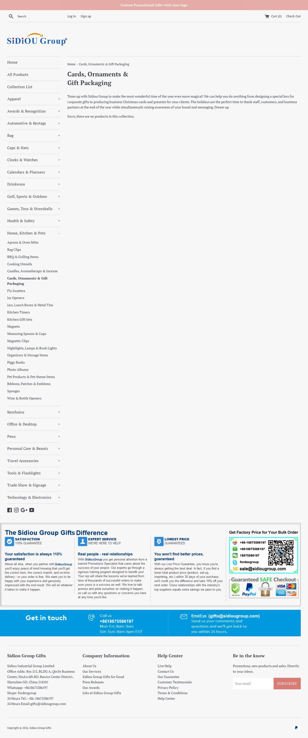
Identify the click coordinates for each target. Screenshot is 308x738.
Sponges (13, 391)
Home (12, 62)
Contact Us (166, 671)
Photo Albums (17, 369)
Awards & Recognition (33, 111)
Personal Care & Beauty (33, 448)
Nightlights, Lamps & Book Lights (32, 348)
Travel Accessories (33, 460)
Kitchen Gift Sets (19, 319)
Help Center (166, 698)
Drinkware (33, 184)
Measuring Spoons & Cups (26, 334)
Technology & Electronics (33, 497)
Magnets (13, 326)
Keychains (33, 412)
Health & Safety (33, 220)
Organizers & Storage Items (27, 355)
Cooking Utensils (19, 264)
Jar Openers (15, 298)
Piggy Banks (16, 362)
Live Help (165, 666)
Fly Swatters (16, 291)
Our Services (92, 671)
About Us (89, 666)
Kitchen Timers (18, 312)
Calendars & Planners (33, 172)
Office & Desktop (33, 424)
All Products (17, 74)
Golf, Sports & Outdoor (33, 196)
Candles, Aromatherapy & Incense (32, 271)
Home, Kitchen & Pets (33, 233)
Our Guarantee (168, 676)
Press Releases (93, 682)
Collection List (19, 86)
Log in (71, 16)
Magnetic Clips (18, 341)
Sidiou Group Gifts (40, 728)
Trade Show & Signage (33, 485)
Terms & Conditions (172, 693)
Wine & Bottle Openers (24, 398)
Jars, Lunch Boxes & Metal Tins (30, 305)
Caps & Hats (33, 147)
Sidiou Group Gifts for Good (103, 676)
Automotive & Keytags (33, 123)
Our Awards (91, 687)
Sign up (86, 16)
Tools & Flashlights (33, 473)
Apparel (33, 98)
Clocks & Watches (33, 159)
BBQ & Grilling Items (22, 257)
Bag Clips (14, 249)
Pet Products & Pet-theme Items (31, 377)
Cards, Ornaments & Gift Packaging (27, 281)
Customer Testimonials (175, 682)
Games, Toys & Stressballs (33, 208)
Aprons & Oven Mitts (22, 242)
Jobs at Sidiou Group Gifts (102, 693)
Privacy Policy (168, 687)
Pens (33, 436)
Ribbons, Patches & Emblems (29, 384)
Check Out (293, 16)
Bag (33, 135)
